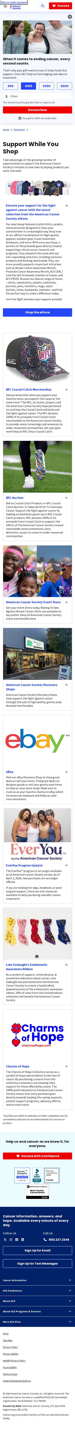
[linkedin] (22, 1239)
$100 (28, 86)
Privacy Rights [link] (10, 1353)
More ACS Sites (12, 1321)
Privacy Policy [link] (10, 1347)
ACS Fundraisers (12, 1290)
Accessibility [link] (10, 1367)
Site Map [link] (7, 1340)
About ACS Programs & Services (22, 1311)
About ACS (9, 1301)
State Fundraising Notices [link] (17, 1380)
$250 (46, 86)
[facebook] (17, 1239)
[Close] (70, 17)
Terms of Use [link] (10, 1374)
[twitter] (5, 1239)
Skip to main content (14, 2)
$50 (10, 86)
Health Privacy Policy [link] (14, 1360)
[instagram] (11, 1239)
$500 (64, 86)
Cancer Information (14, 1280)
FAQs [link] (6, 1333)
